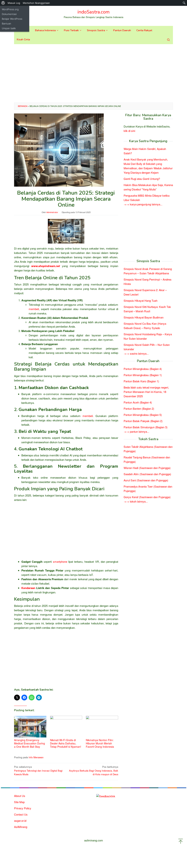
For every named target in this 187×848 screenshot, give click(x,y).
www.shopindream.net (45, 266)
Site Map (19, 802)
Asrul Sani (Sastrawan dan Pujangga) (146, 480)
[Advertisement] (93, 73)
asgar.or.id (20, 820)
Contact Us (21, 814)
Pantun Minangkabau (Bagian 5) (143, 415)
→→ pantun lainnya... (136, 431)
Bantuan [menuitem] (6, 23)
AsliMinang (20, 827)
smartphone (60, 561)
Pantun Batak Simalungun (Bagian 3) (145, 427)
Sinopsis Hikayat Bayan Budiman (143, 317)
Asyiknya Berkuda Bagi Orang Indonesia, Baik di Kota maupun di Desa (93, 770)
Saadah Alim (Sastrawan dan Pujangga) (147, 474)
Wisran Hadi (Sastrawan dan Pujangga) (147, 468)
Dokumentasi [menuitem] (9, 14)
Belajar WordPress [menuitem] (12, 18)
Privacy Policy (22, 808)
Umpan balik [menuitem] (9, 28)
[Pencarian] (168, 39)
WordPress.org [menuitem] (10, 9)
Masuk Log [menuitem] (14, 2)
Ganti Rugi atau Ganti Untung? (142, 179)
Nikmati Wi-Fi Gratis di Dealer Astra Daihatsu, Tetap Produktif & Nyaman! (65, 743)
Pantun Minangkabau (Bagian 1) (143, 375)
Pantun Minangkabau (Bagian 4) (143, 369)
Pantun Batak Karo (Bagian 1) (141, 381)
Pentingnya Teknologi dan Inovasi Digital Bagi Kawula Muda (38, 770)
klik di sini (129, 131)
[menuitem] (3, 3)
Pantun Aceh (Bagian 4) (138, 402)
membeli (34, 309)
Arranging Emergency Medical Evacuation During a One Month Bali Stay (29, 743)
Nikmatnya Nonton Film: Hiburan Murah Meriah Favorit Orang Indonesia (100, 743)
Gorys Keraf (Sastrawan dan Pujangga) (147, 497)
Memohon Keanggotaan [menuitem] (36, 2)
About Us (19, 796)
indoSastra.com (93, 12)
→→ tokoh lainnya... (136, 501)
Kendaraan (28, 588)
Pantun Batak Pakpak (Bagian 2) (143, 421)
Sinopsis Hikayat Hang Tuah (140, 300)
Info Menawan (36, 757)
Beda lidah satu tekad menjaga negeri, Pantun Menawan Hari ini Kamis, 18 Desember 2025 (146, 391)
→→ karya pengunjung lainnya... (143, 204)
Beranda (22, 106)
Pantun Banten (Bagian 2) (139, 408)
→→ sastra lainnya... (136, 353)
